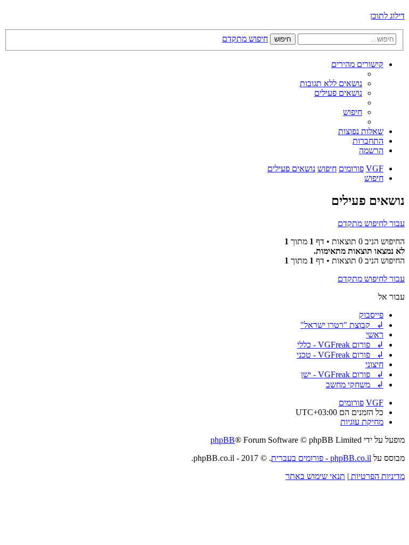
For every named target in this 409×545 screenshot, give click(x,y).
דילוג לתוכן (387, 15)
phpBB (222, 439)
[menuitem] (331, 83)
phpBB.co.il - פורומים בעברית (321, 458)
